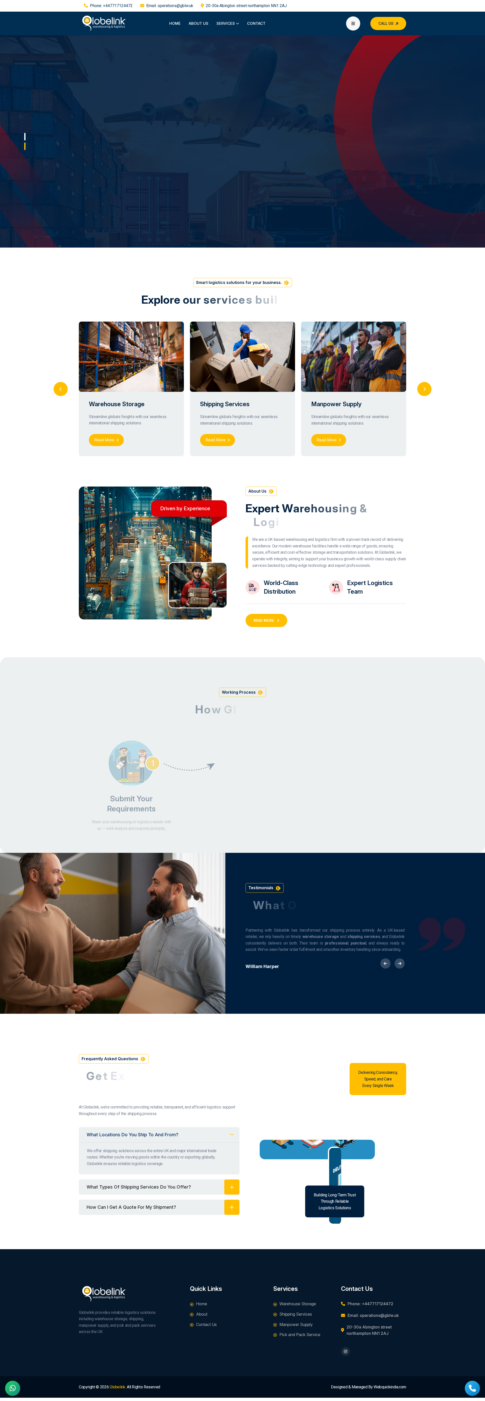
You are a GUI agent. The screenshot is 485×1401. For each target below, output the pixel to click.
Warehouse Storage (116, 404)
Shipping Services (225, 404)
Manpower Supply (336, 404)
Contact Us (206, 1324)
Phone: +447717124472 (111, 5)
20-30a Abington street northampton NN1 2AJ (246, 5)
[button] (25, 136)
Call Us (386, 23)
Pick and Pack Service (299, 1334)
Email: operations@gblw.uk (169, 5)
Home (175, 23)
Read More (97, 205)
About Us (198, 23)
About (201, 1314)
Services (226, 23)
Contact (256, 23)
